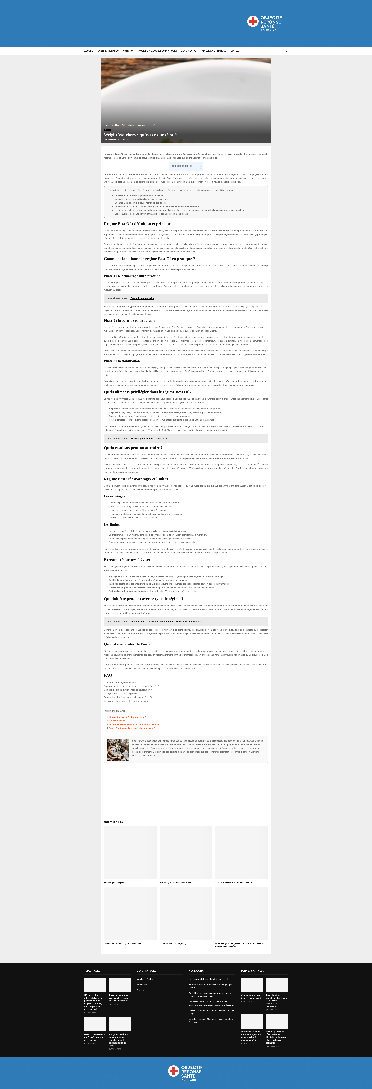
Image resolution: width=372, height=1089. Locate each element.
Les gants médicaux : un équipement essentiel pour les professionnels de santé (119, 1040)
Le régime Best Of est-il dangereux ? (121, 693)
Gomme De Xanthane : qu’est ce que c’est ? (123, 943)
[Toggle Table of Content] (197, 166)
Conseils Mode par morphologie (173, 943)
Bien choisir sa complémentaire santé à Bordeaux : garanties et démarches (276, 1001)
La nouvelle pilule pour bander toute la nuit (208, 979)
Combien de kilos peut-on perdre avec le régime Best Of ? (131, 686)
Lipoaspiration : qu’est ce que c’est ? (127, 717)
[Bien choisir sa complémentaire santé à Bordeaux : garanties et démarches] (277, 985)
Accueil (88, 51)
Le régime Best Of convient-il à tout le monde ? (126, 701)
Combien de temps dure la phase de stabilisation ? (128, 690)
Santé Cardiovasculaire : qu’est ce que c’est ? (132, 728)
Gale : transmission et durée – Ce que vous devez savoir (94, 1037)
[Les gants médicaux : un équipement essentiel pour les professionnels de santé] (120, 1024)
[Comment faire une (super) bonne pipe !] (252, 985)
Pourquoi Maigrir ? (118, 720)
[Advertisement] (137, 23)
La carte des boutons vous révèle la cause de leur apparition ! (119, 998)
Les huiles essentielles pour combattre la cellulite (134, 724)
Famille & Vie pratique (213, 51)
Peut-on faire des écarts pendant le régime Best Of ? (129, 697)
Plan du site (142, 984)
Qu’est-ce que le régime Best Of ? (120, 682)
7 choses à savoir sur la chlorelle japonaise (233, 883)
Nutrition (128, 51)
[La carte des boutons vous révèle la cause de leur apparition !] (120, 985)
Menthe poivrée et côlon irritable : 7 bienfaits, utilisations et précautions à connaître (276, 1037)
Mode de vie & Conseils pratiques (157, 51)
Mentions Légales (145, 979)
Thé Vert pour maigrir (114, 883)
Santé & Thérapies (108, 51)
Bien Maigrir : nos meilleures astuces (176, 883)
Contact (235, 51)
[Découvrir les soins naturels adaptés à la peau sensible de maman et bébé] (252, 1021)
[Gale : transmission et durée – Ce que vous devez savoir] (95, 1024)
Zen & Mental (188, 51)
